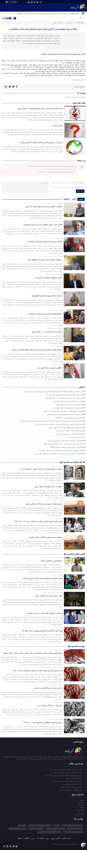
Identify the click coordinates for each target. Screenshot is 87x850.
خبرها (82, 800)
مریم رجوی (81, 812)
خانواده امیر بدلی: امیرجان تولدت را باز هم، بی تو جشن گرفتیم (63, 444)
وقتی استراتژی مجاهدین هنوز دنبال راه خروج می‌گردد (42, 578)
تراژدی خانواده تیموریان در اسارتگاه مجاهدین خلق (44, 504)
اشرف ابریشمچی (79, 814)
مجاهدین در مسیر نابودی (37, 829)
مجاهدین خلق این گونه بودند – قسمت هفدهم (44, 613)
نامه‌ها (82, 807)
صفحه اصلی (66, 838)
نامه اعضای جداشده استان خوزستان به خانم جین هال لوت (64, 414)
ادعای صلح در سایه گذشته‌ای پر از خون (48, 688)
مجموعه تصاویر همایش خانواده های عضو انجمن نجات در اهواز (63, 411)
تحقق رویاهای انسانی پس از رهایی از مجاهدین (44, 313)
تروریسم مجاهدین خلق (76, 646)
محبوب (81, 199)
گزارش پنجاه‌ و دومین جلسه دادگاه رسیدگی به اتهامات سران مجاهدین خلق (59, 424)
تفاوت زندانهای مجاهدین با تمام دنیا (48, 277)
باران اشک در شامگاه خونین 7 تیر (50, 705)
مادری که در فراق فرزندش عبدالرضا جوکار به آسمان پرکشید (41, 142)
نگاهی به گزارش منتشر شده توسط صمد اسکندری (44, 206)
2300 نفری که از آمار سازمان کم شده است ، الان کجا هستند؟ (64, 398)
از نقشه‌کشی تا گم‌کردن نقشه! (51, 561)
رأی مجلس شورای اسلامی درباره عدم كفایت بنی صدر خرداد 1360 (38, 521)
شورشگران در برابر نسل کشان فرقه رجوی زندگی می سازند (65, 440)
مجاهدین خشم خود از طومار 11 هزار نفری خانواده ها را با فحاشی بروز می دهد (58, 453)
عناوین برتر (22, 825)
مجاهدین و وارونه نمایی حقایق (18, 829)
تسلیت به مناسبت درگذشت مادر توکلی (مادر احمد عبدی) (66, 770)
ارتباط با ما (40, 838)
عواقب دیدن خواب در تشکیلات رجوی (48, 596)
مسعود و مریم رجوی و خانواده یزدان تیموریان (45, 537)
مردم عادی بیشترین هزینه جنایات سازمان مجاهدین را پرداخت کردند (37, 670)
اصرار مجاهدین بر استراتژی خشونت (73, 825)
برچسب (57, 825)
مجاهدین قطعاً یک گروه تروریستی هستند (70, 434)
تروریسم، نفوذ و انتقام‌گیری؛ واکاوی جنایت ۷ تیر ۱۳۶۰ (42, 722)
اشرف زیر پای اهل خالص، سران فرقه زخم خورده (68, 401)
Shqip (19, 838)
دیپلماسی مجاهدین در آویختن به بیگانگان (40, 825)
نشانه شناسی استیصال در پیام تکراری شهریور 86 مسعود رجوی (40, 108)
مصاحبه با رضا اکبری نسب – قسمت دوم (47, 331)
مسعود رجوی (80, 810)
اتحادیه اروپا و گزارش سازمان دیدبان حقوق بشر (68, 408)
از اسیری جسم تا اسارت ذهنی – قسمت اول (69, 418)
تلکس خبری (55, 838)
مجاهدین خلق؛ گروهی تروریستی (56, 829)
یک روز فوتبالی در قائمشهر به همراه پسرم (70, 790)
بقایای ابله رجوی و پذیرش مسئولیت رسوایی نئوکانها (67, 447)
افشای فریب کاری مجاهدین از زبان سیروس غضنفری (42, 224)
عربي (33, 838)
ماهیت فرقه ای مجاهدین (75, 829)
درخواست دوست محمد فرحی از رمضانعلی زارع (45, 259)
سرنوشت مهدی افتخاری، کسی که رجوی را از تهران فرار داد (41, 469)
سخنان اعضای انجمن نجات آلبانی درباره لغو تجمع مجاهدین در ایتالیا (37, 349)
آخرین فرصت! (57, 125)
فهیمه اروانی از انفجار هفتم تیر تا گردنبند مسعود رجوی (66, 427)
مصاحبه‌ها (81, 805)
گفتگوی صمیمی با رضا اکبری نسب (49, 367)
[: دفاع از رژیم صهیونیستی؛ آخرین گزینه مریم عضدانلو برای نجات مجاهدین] (3, 18)
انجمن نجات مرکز (58, 23)
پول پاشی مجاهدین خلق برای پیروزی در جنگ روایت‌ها (42, 631)
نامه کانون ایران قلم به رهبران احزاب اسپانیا (69, 404)
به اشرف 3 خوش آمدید (75, 437)
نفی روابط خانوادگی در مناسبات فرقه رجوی (49, 832)
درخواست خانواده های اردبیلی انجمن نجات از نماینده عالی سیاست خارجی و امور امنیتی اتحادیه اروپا (51, 421)
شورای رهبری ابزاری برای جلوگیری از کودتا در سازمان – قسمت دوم (63, 775)
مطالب (80, 18)
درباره (47, 838)
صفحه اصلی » (63, 13)
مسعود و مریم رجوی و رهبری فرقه (73, 832)
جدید (74, 199)
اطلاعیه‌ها (81, 803)
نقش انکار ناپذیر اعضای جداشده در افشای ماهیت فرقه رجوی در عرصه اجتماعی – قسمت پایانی (53, 391)
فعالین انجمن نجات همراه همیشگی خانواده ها (44, 241)
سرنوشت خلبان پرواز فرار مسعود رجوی (48, 486)
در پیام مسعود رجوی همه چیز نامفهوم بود (46, 295)
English (27, 838)
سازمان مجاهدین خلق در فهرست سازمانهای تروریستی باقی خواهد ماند (61, 450)
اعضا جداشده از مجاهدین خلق (71, 462)
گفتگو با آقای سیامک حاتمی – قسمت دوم (70, 431)
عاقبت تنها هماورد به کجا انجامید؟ (72, 784)
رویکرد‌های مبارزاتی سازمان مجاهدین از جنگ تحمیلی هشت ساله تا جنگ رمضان (32, 653)
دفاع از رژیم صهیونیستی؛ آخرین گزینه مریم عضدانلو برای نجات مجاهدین (43, 29)
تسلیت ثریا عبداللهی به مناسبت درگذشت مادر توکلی (67, 772)
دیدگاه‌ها (67, 199)
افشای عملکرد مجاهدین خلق (74, 554)
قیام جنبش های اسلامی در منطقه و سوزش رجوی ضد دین (64, 395)
